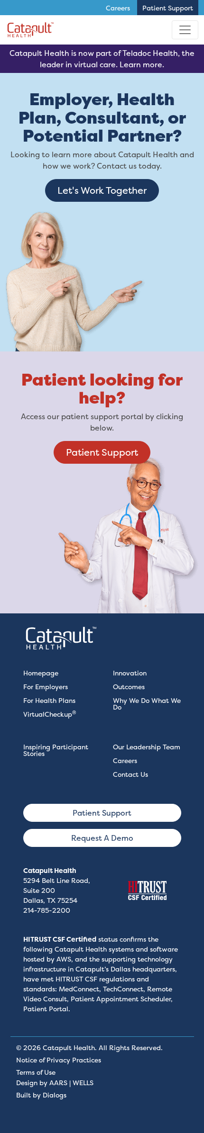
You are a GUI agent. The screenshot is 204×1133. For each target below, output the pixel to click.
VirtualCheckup (49, 714)
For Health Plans (49, 700)
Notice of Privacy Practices (58, 1059)
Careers (125, 760)
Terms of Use (36, 1072)
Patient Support (102, 452)
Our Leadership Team (146, 746)
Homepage (40, 672)
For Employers (45, 686)
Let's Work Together (102, 190)
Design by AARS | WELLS (54, 1082)
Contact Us (130, 774)
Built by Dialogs (41, 1094)
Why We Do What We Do (147, 703)
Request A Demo (102, 838)
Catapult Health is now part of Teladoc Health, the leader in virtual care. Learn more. (102, 59)
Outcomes (129, 686)
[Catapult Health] (31, 30)
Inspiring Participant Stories (55, 750)
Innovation (130, 672)
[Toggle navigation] (185, 29)
